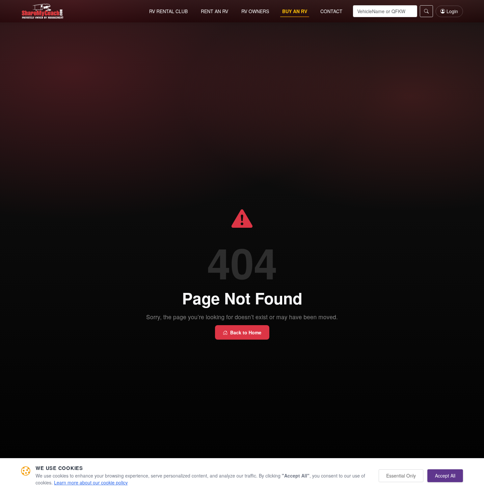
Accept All (445, 475)
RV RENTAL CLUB (168, 11)
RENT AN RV (214, 11)
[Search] (426, 11)
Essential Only (401, 475)
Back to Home (245, 332)
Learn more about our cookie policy (91, 482)
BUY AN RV (294, 11)
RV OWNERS (255, 11)
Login (452, 11)
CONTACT (331, 11)
